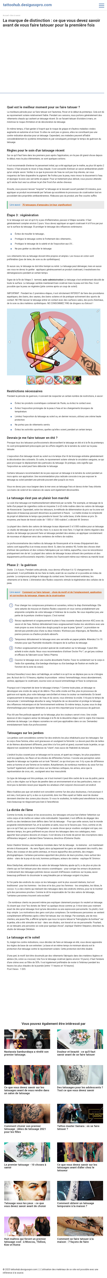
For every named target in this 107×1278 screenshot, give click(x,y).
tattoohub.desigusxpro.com (27, 5)
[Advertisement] (53, 49)
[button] (98, 311)
